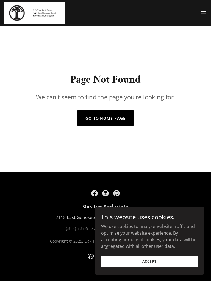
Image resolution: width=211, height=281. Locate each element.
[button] (203, 13)
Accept (149, 261)
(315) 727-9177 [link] (81, 228)
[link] (34, 13)
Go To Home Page (105, 118)
